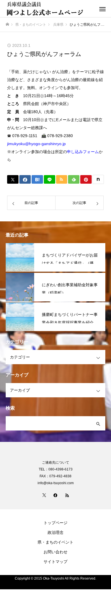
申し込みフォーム (83, 151)
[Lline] (49, 179)
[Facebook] (55, 495)
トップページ (55, 522)
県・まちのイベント (55, 542)
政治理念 (55, 532)
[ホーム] (7, 24)
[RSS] (67, 495)
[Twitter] (44, 495)
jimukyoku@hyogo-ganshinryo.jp (36, 143)
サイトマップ (55, 561)
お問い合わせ (55, 552)
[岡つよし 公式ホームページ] (50, 8)
